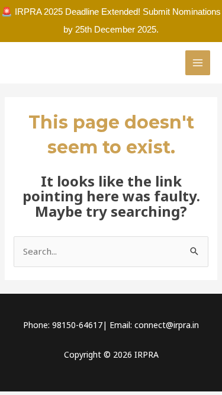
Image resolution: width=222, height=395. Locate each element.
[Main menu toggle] (198, 63)
